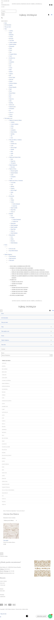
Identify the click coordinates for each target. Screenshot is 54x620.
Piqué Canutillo (14, 207)
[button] (2, 18)
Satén (10, 100)
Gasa (10, 52)
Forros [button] (2, 335)
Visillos (10, 116)
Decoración (11, 196)
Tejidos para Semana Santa (14, 157)
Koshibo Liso (12, 58)
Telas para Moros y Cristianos (15, 139)
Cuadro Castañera (13, 42)
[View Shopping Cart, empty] (52, 15)
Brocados (4, 371)
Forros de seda (12, 248)
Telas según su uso (8, 118)
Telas (5, 28)
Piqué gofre (13, 223)
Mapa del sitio (3, 613)
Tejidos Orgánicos (8, 254)
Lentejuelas (11, 61)
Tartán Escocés (12, 106)
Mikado (10, 71)
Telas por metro (7, 26)
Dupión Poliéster (12, 44)
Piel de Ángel (12, 77)
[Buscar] (51, 355)
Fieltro (10, 48)
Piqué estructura (12, 258)
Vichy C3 (11, 112)
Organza (11, 73)
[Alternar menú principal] (1, 310)
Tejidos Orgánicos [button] (5, 340)
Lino (10, 65)
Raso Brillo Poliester (13, 250)
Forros (10, 50)
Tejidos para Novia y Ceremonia (16, 180)
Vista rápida (5, 540)
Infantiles (11, 213)
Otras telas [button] (3, 344)
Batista (10, 32)
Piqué (10, 89)
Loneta (3, 420)
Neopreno (4, 429)
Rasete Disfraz (12, 93)
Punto (10, 91)
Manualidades (12, 235)
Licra (10, 63)
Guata (10, 56)
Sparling (11, 102)
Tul (10, 110)
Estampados (11, 46)
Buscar (2, 352)
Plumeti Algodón (12, 87)
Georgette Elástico (13, 54)
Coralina (4, 374)
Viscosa (10, 114)
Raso (10, 95)
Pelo (10, 75)
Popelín (10, 85)
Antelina (11, 30)
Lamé (10, 60)
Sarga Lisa (11, 98)
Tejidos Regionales (13, 165)
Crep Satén (11, 40)
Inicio (5, 23)
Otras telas (7, 264)
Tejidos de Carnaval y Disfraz (15, 120)
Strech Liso (11, 104)
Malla (10, 69)
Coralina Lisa (15, 221)
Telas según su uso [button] (5, 331)
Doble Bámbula (14, 233)
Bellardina (11, 34)
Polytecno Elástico (13, 83)
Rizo (10, 96)
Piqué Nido (13, 229)
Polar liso (11, 79)
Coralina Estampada (16, 219)
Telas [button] (2, 326)
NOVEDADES (7, 24)
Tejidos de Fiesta (12, 168)
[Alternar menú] (51, 327)
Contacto (7, 297)
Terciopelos (11, 108)
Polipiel (10, 81)
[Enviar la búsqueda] (3, 14)
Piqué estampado (14, 225)
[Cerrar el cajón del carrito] (1, 553)
